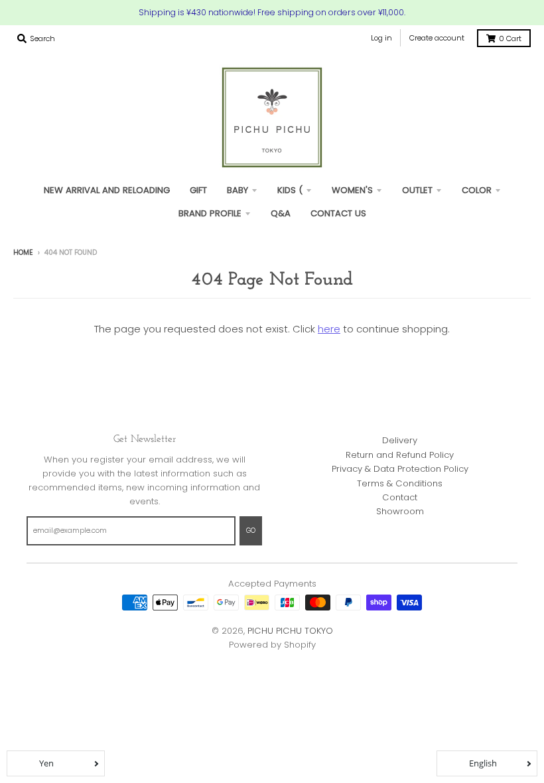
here (329, 329)
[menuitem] (198, 190)
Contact (399, 497)
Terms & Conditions (399, 483)
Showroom (400, 511)
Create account (436, 38)
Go (250, 530)
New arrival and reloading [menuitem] (107, 190)
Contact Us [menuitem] (338, 213)
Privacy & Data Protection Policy (400, 469)
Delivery (399, 440)
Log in (381, 38)
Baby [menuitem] (237, 190)
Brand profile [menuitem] (209, 213)
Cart (510, 38)
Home (23, 252)
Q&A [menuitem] (281, 213)
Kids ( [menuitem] (290, 190)
